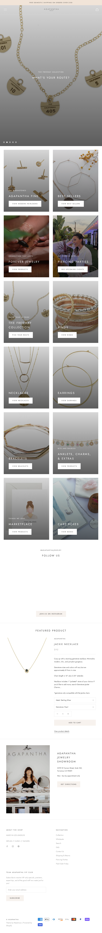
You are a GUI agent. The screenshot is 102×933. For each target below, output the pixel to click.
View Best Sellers (70, 204)
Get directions (69, 784)
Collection (59, 835)
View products (20, 269)
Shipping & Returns (63, 855)
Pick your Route (20, 335)
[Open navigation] (5, 10)
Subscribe (15, 898)
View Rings (67, 335)
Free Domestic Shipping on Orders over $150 (51, 3)
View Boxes (67, 532)
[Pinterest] (18, 846)
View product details (61, 731)
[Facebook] (7, 846)
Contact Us (60, 851)
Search (58, 843)
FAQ (57, 847)
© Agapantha (12, 919)
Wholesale (60, 839)
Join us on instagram (51, 614)
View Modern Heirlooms (25, 204)
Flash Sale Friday (62, 863)
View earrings (69, 400)
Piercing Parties (62, 859)
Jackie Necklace (66, 644)
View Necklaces (20, 400)
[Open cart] (97, 9)
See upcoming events (72, 269)
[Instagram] (13, 846)
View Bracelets (20, 466)
